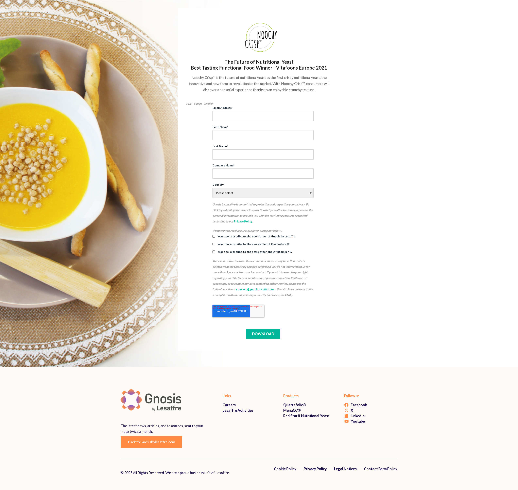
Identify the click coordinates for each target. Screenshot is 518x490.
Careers (229, 405)
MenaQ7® (292, 410)
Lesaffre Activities (238, 410)
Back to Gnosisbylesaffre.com (151, 442)
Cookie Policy (285, 469)
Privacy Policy (243, 221)
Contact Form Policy (380, 469)
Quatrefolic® (294, 405)
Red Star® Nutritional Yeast (306, 416)
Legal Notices (345, 469)
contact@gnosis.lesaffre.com (255, 289)
